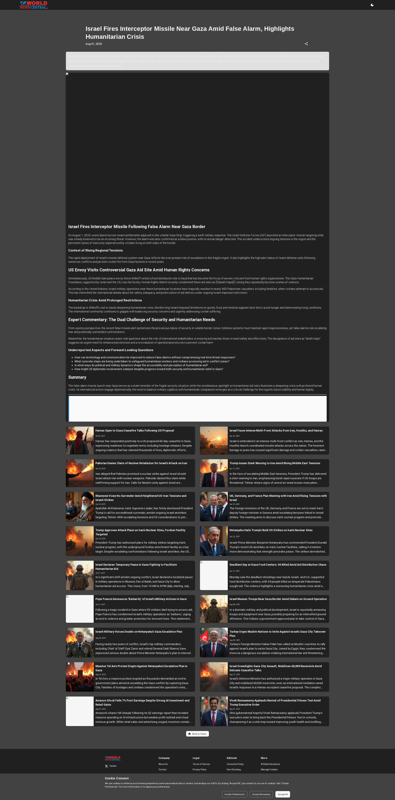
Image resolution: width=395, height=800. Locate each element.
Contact (162, 769)
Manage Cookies (269, 769)
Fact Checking (234, 769)
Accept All (283, 794)
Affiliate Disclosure (270, 764)
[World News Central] (34, 5)
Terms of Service (201, 764)
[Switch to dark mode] (372, 5)
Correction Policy (235, 764)
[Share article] (306, 44)
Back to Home (199, 734)
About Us (163, 764)
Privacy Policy (199, 769)
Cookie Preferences (235, 794)
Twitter (112, 766)
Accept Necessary (261, 794)
